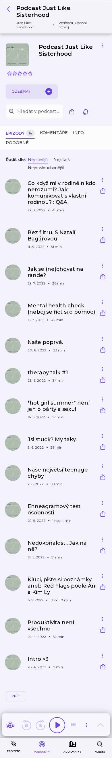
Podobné (17, 142)
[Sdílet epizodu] (103, 191)
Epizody (19, 133)
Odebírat (21, 91)
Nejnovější (38, 159)
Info (78, 132)
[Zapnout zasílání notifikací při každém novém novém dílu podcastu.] (85, 112)
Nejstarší (62, 159)
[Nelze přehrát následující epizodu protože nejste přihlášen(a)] (74, 725)
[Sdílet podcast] (73, 112)
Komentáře (54, 132)
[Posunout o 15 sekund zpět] (26, 725)
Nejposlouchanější (46, 167)
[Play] (57, 725)
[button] (54, 16)
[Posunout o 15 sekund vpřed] (40, 725)
